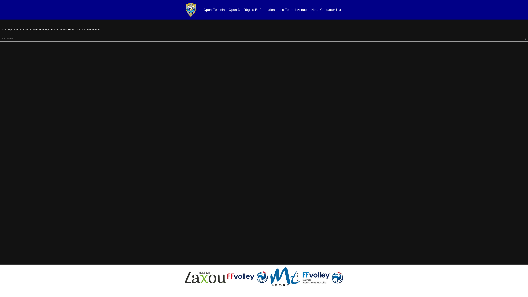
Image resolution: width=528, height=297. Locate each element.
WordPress (27, 293)
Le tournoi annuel (294, 10)
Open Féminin (214, 10)
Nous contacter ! (324, 10)
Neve (4, 293)
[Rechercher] (340, 10)
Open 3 (234, 10)
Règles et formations (260, 10)
